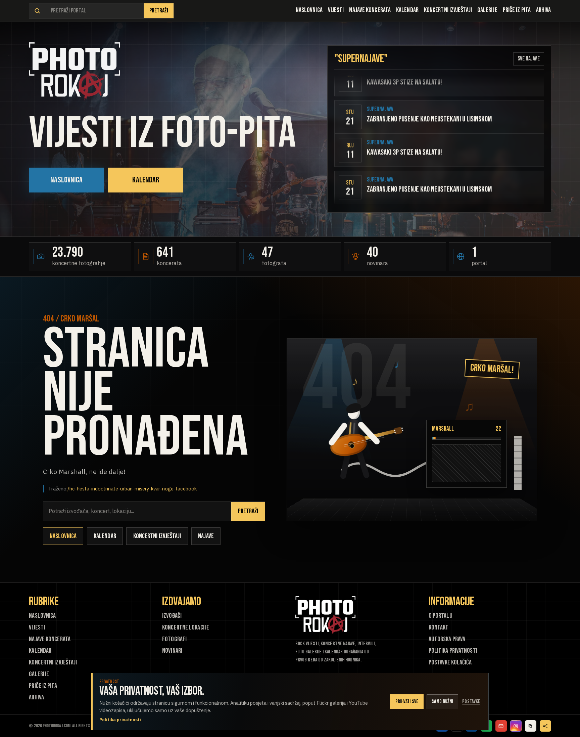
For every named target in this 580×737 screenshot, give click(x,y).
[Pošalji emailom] (501, 726)
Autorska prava (447, 639)
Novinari (172, 650)
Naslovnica (309, 10)
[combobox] (94, 10)
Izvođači (172, 615)
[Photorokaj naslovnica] (74, 71)
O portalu (440, 615)
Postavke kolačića (450, 662)
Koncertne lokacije (185, 627)
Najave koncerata (370, 10)
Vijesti (336, 10)
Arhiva (543, 10)
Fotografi (174, 639)
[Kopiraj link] (530, 726)
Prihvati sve (407, 701)
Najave (206, 536)
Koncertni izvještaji (448, 10)
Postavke (471, 701)
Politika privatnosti (453, 650)
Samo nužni (442, 701)
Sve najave (529, 58)
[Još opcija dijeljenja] (545, 726)
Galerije (487, 10)
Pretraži (158, 10)
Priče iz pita (517, 10)
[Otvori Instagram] (516, 726)
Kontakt (439, 627)
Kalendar (407, 10)
